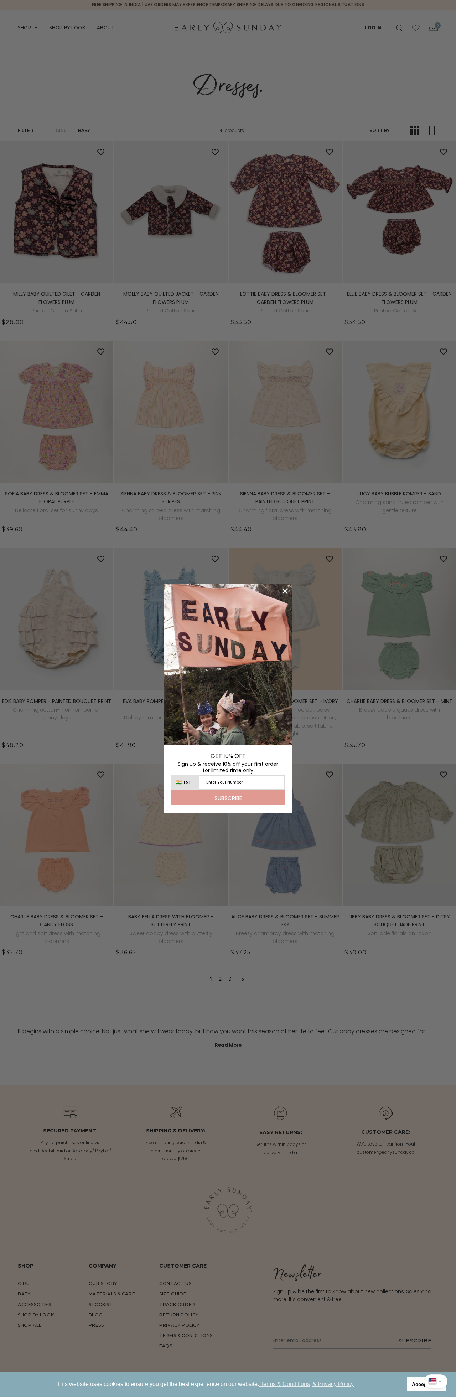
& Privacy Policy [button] (333, 1384)
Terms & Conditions (284, 1384)
